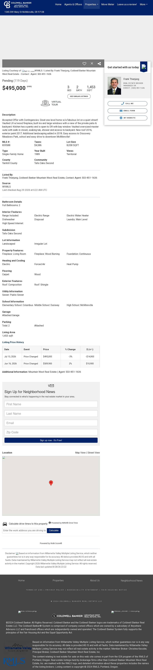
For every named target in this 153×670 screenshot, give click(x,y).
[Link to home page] (19, 4)
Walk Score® (56, 543)
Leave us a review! (127, 4)
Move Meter (107, 4)
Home (58, 4)
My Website (129, 118)
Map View (80, 452)
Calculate (54, 530)
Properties (92, 6)
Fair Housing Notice (114, 590)
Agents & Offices (73, 4)
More (144, 6)
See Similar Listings (79, 96)
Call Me (129, 104)
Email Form (129, 111)
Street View (94, 452)
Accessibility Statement (83, 590)
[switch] (84, 63)
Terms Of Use (34, 590)
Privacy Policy (55, 590)
